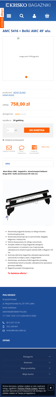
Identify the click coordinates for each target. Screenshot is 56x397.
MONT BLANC (19, 92)
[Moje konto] (34, 16)
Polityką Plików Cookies (28, 388)
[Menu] (9, 16)
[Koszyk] (47, 16)
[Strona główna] (28, 4)
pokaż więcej (8, 95)
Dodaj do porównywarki (14, 140)
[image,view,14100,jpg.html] (28, 56)
